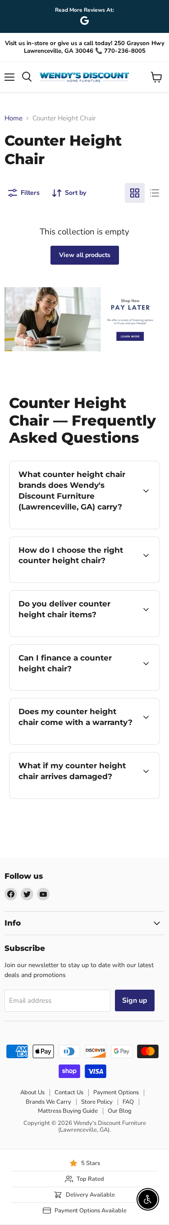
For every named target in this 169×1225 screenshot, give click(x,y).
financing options (82, 688)
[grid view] (135, 193)
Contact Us (69, 1092)
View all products (84, 255)
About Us (32, 1092)
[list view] (154, 193)
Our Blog (120, 1111)
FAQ (128, 1102)
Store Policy (97, 1102)
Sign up (134, 1000)
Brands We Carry (48, 1102)
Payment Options (116, 1092)
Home (14, 118)
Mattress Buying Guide (68, 1111)
